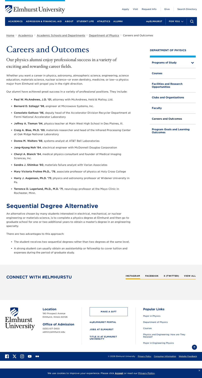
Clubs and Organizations (168, 97)
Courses (157, 73)
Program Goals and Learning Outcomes (171, 131)
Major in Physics (151, 316)
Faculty (157, 108)
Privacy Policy (144, 356)
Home (10, 35)
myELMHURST (154, 21)
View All (190, 276)
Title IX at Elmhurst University (103, 338)
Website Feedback (188, 356)
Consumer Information (165, 356)
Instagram (133, 276)
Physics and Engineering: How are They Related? (164, 335)
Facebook (152, 276)
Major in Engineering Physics (158, 343)
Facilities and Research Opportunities (167, 85)
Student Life (85, 21)
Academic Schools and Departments (61, 35)
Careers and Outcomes (167, 118)
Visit (135, 9)
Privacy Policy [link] (146, 373)
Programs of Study (164, 62)
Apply (125, 9)
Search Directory (187, 9)
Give (167, 9)
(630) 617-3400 (51, 328)
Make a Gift (109, 311)
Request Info (149, 9)
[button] (199, 371)
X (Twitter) (171, 276)
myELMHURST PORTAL (103, 322)
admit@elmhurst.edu (54, 332)
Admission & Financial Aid (44, 21)
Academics (15, 21)
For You (174, 21)
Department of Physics (104, 35)
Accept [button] (119, 373)
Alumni (118, 21)
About (69, 21)
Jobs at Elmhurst (101, 329)
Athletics (103, 21)
